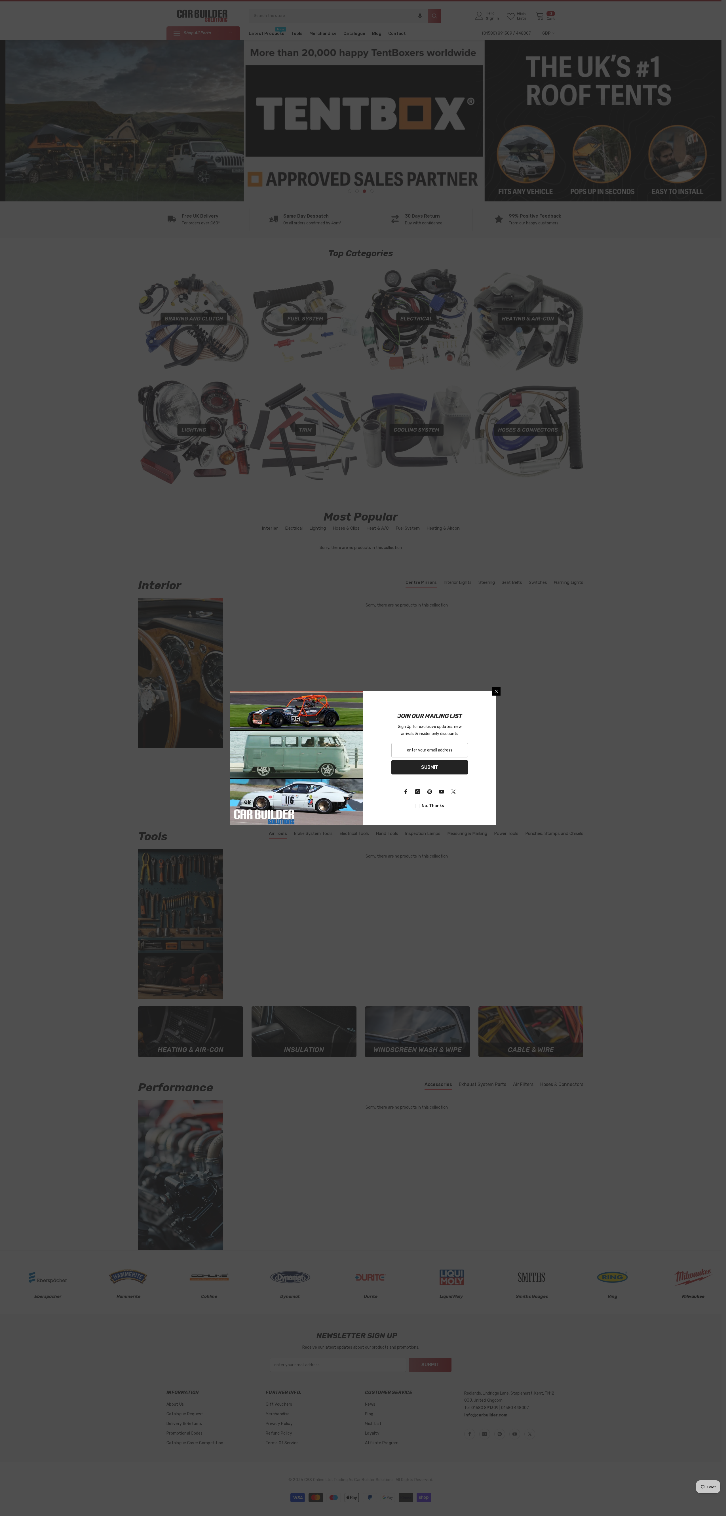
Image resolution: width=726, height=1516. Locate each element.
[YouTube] (442, 792)
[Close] (496, 691)
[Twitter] (453, 792)
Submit (429, 767)
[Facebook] (406, 792)
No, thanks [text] (433, 805)
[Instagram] (418, 792)
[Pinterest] (430, 792)
